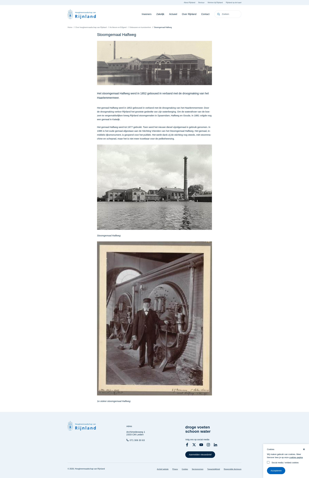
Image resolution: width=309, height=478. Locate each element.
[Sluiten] (304, 449)
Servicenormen (197, 469)
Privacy (175, 469)
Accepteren (276, 470)
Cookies (185, 469)
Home (70, 27)
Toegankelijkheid (213, 469)
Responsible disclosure (232, 469)
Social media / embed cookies (285, 462)
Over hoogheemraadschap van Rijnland (91, 27)
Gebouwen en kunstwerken (140, 27)
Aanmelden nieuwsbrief (200, 454)
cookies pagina (296, 457)
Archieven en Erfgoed (117, 27)
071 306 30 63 (137, 440)
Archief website (163, 469)
